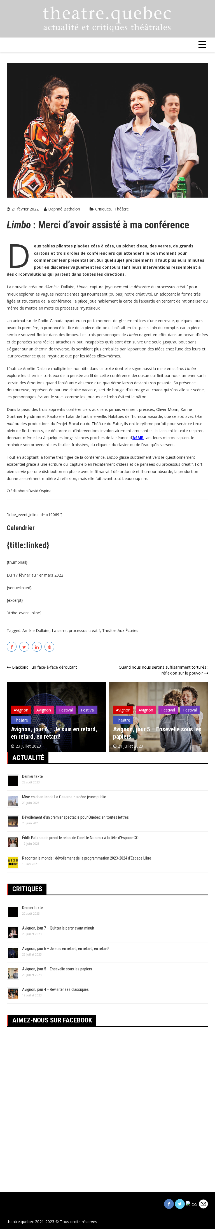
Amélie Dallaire (36, 630)
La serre (59, 630)
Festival (66, 710)
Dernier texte (32, 776)
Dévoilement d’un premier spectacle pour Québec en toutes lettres (75, 817)
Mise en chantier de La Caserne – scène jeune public (64, 796)
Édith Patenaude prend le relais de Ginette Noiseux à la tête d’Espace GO (80, 837)
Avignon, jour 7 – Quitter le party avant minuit (58, 928)
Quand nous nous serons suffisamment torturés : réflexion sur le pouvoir (163, 670)
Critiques (103, 209)
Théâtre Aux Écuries (120, 630)
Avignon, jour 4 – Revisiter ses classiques (55, 989)
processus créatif (84, 630)
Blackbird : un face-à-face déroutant (44, 667)
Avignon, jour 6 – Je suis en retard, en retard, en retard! (54, 733)
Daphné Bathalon (64, 209)
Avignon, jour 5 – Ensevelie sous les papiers (57, 969)
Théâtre (121, 209)
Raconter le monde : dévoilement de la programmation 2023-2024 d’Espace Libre (86, 858)
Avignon (21, 710)
